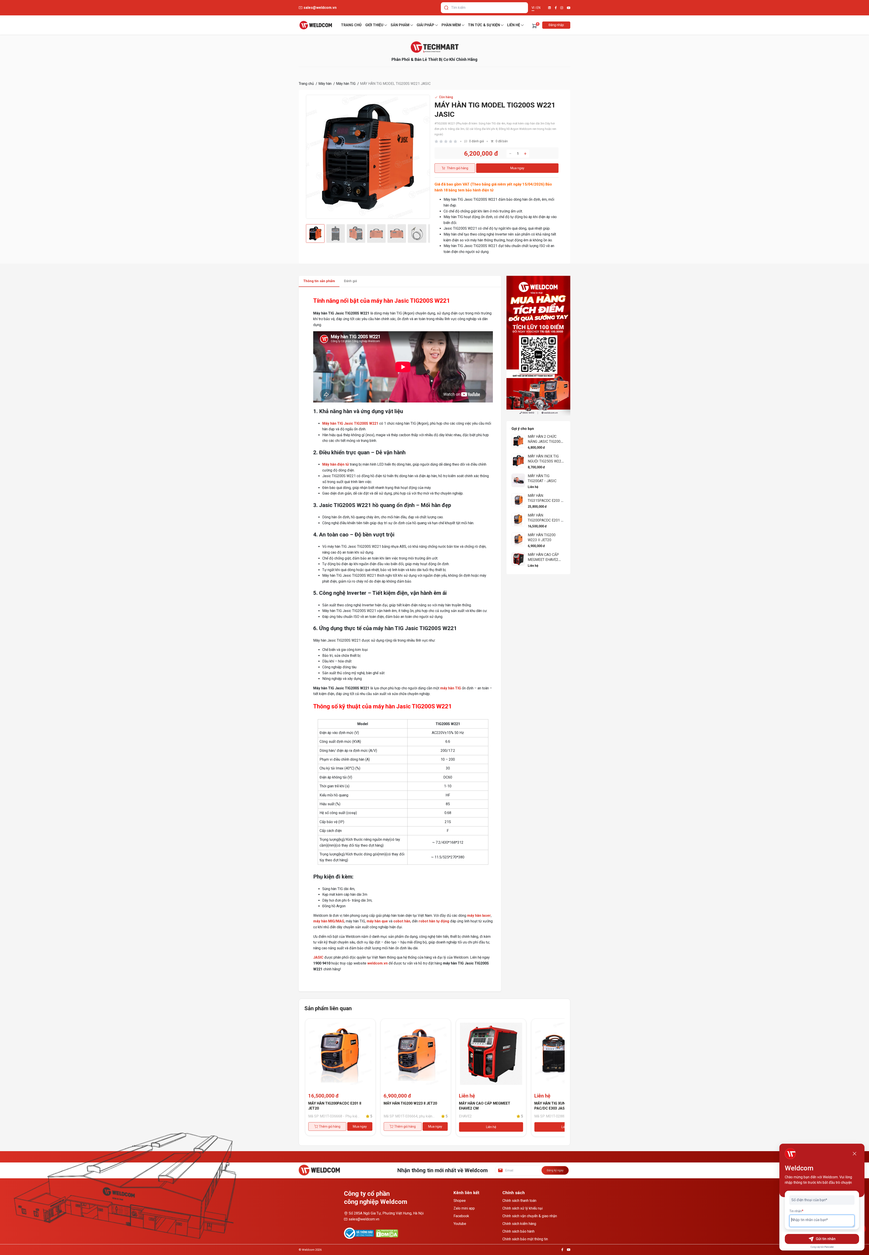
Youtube (460, 1224)
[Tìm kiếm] (446, 8)
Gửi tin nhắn (826, 1239)
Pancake (829, 1247)
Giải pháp (425, 25)
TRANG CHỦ (351, 25)
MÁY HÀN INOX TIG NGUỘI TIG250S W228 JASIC (545, 461)
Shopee (460, 1200)
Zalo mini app (464, 1208)
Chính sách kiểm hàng (519, 1224)
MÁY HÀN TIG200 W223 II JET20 (335, 1103)
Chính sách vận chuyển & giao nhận (529, 1216)
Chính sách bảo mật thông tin (525, 1239)
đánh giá (476, 141)
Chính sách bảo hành (518, 1231)
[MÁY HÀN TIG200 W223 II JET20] (340, 1053)
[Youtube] (568, 8)
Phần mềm (451, 25)
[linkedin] (549, 8)
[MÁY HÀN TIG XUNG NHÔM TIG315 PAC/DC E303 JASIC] (491, 1053)
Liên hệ (513, 25)
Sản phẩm (400, 25)
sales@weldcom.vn (364, 1219)
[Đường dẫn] (434, 47)
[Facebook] (556, 7)
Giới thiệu (374, 25)
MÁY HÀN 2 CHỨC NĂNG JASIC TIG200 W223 (544, 441)
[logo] (316, 25)
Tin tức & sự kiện (484, 25)
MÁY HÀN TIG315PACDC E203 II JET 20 (545, 500)
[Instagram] (561, 7)
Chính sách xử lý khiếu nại (522, 1208)
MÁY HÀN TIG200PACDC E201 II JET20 (545, 520)
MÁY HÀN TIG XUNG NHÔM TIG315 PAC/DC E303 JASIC (488, 1105)
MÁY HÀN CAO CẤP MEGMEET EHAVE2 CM (543, 559)
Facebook (461, 1216)
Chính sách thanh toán (519, 1200)
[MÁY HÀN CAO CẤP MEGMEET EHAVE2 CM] (415, 1053)
